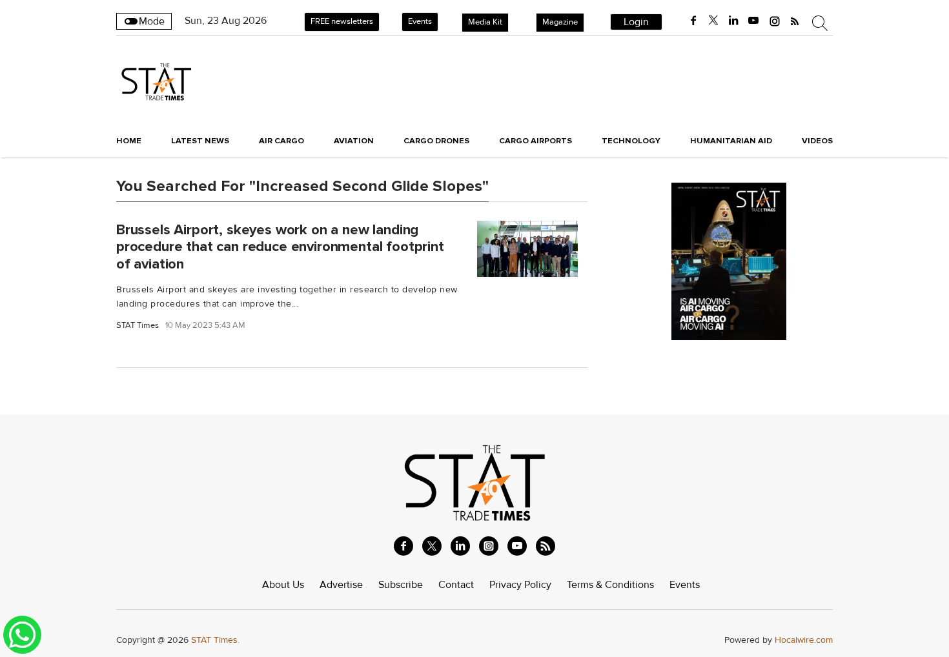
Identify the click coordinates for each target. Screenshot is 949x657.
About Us (283, 584)
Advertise (341, 584)
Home (128, 141)
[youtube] (753, 20)
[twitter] (713, 20)
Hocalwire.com (804, 639)
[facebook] (693, 20)
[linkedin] (733, 20)
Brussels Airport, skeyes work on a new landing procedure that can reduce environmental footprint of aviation (280, 246)
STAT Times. (215, 639)
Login (636, 21)
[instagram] (774, 20)
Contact (456, 584)
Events (420, 21)
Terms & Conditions (610, 584)
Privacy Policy (520, 584)
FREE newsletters (342, 21)
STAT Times (137, 325)
